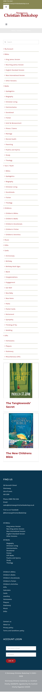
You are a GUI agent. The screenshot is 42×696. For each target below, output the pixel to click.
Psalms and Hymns (13, 150)
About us (6, 625)
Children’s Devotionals (14, 224)
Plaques (9, 346)
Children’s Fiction (12, 229)
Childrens (8, 208)
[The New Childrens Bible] (21, 430)
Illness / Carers (11, 128)
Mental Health (11, 139)
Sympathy (9, 320)
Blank (8, 272)
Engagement (10, 282)
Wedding (9, 330)
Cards (7, 250)
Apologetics (10, 91)
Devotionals (10, 192)
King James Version (13, 59)
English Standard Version (15, 70)
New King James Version (15, 65)
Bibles (7, 54)
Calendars (7, 590)
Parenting (9, 144)
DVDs (6, 245)
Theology (9, 160)
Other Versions (11, 81)
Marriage (9, 134)
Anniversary (10, 256)
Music (7, 240)
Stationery (9, 351)
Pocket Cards (10, 309)
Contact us (7, 621)
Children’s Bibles (12, 213)
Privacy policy (8, 628)
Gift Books (10, 555)
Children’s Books (12, 219)
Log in (10, 661)
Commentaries (11, 107)
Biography (9, 96)
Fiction (8, 118)
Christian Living (11, 102)
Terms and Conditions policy (13, 631)
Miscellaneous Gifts (13, 357)
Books (7, 86)
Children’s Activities (13, 235)
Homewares (10, 341)
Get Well (9, 288)
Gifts (6, 336)
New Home (10, 298)
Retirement (10, 314)
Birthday (9, 261)
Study (8, 155)
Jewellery (6, 596)
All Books (6, 540)
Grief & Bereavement (13, 123)
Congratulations (12, 277)
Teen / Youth (9, 166)
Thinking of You (11, 325)
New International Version (15, 75)
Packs (8, 304)
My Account (9, 49)
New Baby (9, 293)
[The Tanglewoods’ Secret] (21, 380)
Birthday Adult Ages (13, 266)
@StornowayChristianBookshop (14, 513)
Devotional (10, 112)
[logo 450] (21, 11)
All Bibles (6, 523)
